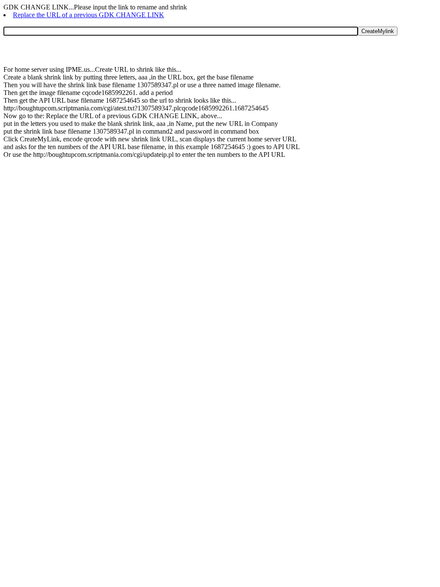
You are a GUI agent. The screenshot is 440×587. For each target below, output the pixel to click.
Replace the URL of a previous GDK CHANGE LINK (88, 14)
